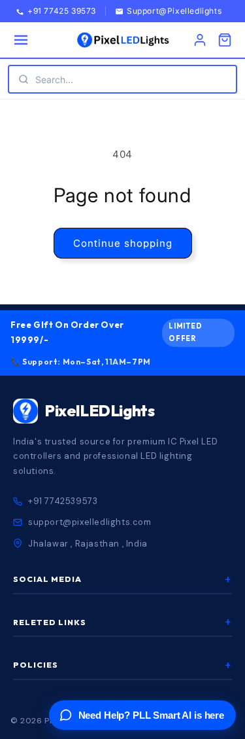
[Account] (200, 40)
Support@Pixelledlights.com (184, 11)
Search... (54, 79)
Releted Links (122, 622)
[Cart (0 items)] (224, 40)
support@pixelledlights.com (90, 522)
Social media (122, 579)
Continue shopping (122, 243)
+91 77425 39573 (61, 11)
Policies (122, 665)
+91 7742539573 (62, 501)
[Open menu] (21, 40)
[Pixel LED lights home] (123, 40)
